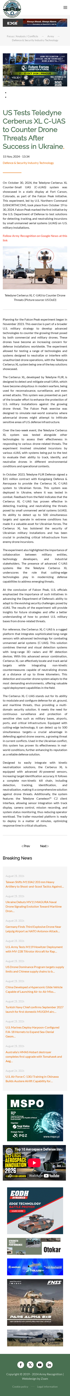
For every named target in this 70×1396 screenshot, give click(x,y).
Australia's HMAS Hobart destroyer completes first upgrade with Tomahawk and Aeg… (34, 1056)
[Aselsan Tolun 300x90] (35, 1266)
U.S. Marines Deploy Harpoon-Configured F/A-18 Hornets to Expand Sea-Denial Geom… (32, 1031)
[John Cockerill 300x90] (35, 1337)
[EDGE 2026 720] (35, 22)
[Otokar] (35, 1246)
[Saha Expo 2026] (35, 58)
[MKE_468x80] (35, 80)
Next (43, 846)
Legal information (47, 1386)
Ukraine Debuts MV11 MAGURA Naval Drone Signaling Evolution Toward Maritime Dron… (34, 906)
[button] (65, 7)
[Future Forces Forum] (35, 69)
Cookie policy (20, 1386)
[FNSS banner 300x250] (35, 1302)
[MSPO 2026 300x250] (35, 1117)
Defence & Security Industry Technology (28, 162)
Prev (27, 846)
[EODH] (35, 1210)
